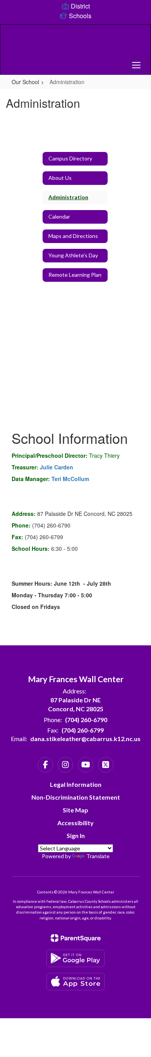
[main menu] (136, 64)
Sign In (76, 835)
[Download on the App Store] (75, 981)
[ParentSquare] (76, 938)
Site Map (75, 810)
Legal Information (75, 784)
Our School (25, 82)
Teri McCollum (70, 479)
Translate (98, 856)
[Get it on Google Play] (75, 958)
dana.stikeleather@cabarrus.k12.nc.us (85, 738)
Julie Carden (56, 467)
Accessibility (75, 822)
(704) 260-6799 (83, 730)
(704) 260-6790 (86, 719)
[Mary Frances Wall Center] (75, 43)
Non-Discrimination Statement (75, 797)
